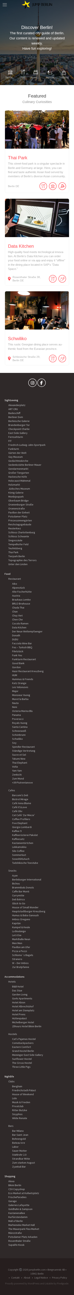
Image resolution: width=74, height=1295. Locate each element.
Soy (14, 742)
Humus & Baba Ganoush (25, 915)
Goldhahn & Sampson (20, 1209)
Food (7, 574)
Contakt (15, 1277)
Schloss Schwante (18, 536)
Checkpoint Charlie (19, 429)
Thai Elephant (19, 762)
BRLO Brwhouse (21, 603)
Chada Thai (18, 607)
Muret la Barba (20, 699)
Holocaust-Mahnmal (19, 480)
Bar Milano (18, 1131)
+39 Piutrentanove (22, 782)
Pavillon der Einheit (19, 512)
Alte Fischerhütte (22, 591)
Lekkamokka (19, 847)
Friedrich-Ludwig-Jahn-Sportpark (27, 445)
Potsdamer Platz (17, 516)
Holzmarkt (14, 484)
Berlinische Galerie (19, 421)
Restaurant (14, 578)
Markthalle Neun (21, 939)
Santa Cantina (20, 727)
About (27, 1277)
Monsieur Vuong (21, 695)
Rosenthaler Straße (19, 1241)
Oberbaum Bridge (18, 500)
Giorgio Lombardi (22, 827)
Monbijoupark (16, 496)
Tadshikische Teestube (25, 863)
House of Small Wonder (25, 907)
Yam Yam (17, 770)
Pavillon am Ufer (21, 947)
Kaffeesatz (18, 839)
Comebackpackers (23, 1043)
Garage (12, 1201)
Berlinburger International (26, 879)
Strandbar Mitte (21, 1158)
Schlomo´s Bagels (22, 955)
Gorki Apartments (22, 998)
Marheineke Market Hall (21, 1225)
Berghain (17, 1086)
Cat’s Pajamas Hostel (24, 1039)
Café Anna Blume (21, 803)
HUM (14, 675)
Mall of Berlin (15, 1221)
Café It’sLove (19, 807)
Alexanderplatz (16, 405)
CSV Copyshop (16, 1189)
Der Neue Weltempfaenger (27, 631)
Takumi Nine (18, 758)
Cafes (11, 790)
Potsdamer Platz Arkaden (22, 1237)
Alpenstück (18, 587)
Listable (49, 1283)
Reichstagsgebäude (19, 524)
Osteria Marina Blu (22, 711)
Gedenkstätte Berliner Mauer (24, 464)
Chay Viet (17, 615)
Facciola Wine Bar (22, 643)
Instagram (32, 383)
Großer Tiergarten (18, 472)
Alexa (11, 1181)
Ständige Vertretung (23, 750)
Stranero (17, 959)
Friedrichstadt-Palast (24, 1090)
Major (15, 691)
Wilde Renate (19, 1118)
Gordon (16, 667)
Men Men (17, 943)
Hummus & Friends (22, 679)
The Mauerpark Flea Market (23, 1229)
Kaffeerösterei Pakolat (25, 835)
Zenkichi (17, 774)
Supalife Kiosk (16, 1245)
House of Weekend (23, 1094)
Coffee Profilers (21, 819)
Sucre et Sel (19, 754)
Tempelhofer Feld (18, 544)
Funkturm (13, 449)
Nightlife (9, 1076)
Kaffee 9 (16, 831)
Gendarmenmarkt (18, 468)
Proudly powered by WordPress (22, 1283)
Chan (15, 611)
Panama (16, 715)
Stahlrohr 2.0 (19, 1154)
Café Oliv (17, 811)
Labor (15, 1146)
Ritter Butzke (19, 1110)
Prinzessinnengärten (20, 520)
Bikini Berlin (14, 1185)
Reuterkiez (14, 528)
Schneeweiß (19, 731)
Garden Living (20, 994)
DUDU (15, 639)
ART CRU (13, 409)
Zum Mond (18, 778)
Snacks (12, 870)
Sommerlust (19, 855)
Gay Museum (15, 456)
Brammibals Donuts (23, 887)
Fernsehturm (15, 437)
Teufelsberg (15, 548)
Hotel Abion (18, 1002)
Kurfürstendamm (18, 1217)
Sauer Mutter (19, 1150)
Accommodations (14, 976)
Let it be (16, 935)
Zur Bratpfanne (20, 967)
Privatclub (18, 1106)
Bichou (16, 883)
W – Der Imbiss (20, 963)
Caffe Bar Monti (20, 891)
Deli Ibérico (18, 899)
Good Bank (18, 663)
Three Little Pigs (21, 1066)
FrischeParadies (17, 1197)
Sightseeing (11, 400)
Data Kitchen (19, 627)
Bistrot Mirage (20, 799)
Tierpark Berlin (16, 556)
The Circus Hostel (22, 1063)
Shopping (10, 1176)
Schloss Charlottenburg (21, 532)
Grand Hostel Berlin (23, 1051)
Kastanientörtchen (22, 843)
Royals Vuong (19, 723)
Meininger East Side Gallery (27, 1055)
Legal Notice (41, 1277)
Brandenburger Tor (19, 425)
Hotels (12, 981)
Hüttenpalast (19, 1018)
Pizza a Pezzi (19, 951)
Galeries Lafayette (18, 1205)
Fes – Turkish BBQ (22, 647)
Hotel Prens (18, 1014)
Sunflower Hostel (22, 1059)
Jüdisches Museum (19, 488)
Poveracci (18, 719)
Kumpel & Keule (21, 927)
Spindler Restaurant (23, 746)
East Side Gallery (18, 433)
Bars (10, 1126)
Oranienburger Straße (20, 504)
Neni (14, 707)
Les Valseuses (20, 687)
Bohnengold (19, 1138)
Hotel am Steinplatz (23, 1010)
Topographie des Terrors (22, 560)
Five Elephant (19, 823)
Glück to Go (18, 903)
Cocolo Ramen (20, 623)
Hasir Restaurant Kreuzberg (28, 671)
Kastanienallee (16, 1213)
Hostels (12, 1034)
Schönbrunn (19, 735)
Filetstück (17, 651)
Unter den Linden (18, 564)
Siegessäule (15, 540)
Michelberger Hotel (23, 1022)
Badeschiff (14, 413)
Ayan (15, 875)
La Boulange (19, 931)
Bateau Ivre (18, 1142)
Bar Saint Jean (20, 1134)
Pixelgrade (62, 1283)
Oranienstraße (16, 508)
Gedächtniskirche (18, 460)
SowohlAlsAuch (20, 859)
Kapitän (16, 923)
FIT (10, 441)
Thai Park (13, 552)
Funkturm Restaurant (24, 659)
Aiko (14, 583)
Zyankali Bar (19, 1166)
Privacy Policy (59, 1277)
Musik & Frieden (21, 1102)
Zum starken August (23, 1162)
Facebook (41, 383)
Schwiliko (17, 738)
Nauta (15, 703)
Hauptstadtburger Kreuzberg (28, 911)
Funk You (17, 655)
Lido (14, 1098)
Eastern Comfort (21, 1047)
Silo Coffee (18, 851)
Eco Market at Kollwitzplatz (23, 1193)
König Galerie (16, 492)
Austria (16, 595)
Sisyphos (17, 1114)
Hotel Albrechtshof (23, 1006)
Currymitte (18, 895)
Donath (16, 635)
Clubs (11, 1081)
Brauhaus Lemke (21, 599)
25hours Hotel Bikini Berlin (26, 1026)
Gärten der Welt (17, 453)
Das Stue (17, 990)
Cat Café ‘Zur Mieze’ (23, 815)
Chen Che (17, 619)
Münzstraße (15, 1233)
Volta (15, 766)
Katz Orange (19, 683)
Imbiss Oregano (21, 919)
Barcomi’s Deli (20, 795)
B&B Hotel (18, 986)
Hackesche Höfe (17, 476)
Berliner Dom (15, 417)
